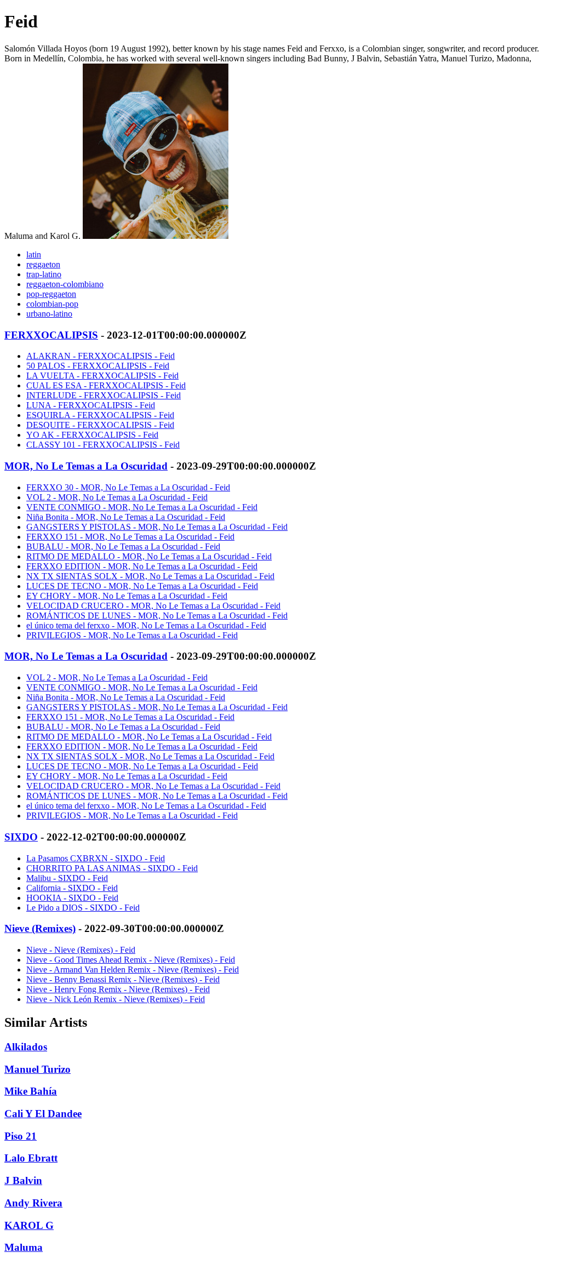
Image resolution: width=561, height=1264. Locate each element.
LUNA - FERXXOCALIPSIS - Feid (90, 405)
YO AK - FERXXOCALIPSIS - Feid (92, 434)
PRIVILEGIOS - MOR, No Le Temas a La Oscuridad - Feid (132, 635)
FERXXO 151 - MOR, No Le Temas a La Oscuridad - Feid (130, 536)
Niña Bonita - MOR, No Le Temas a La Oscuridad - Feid (125, 517)
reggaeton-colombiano (65, 284)
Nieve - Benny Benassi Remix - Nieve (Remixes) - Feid (123, 979)
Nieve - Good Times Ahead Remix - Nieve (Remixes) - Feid (130, 959)
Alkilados (25, 1047)
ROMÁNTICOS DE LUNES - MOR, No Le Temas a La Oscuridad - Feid (157, 615)
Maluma (23, 1247)
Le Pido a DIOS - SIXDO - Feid (83, 907)
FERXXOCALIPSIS (51, 335)
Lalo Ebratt (31, 1158)
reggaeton (43, 264)
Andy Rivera (33, 1203)
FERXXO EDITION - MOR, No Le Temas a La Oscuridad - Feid (141, 566)
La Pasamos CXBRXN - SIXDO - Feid (95, 858)
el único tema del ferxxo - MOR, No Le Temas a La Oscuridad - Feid (146, 625)
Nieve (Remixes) (40, 928)
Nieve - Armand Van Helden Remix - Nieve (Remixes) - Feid (132, 969)
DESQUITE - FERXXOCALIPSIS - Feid (100, 425)
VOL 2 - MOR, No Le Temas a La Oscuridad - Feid (117, 497)
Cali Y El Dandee (43, 1113)
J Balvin (23, 1180)
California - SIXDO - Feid (72, 888)
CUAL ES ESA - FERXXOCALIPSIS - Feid (106, 385)
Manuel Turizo (37, 1069)
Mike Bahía (30, 1091)
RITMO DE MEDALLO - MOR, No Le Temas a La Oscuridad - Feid (149, 556)
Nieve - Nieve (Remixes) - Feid (80, 949)
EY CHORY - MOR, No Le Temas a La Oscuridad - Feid (126, 595)
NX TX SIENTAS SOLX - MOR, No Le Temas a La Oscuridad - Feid (150, 576)
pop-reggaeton (51, 294)
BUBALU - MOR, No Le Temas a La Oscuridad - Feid (123, 546)
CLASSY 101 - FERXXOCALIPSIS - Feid (103, 444)
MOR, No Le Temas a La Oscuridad (86, 466)
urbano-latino (49, 313)
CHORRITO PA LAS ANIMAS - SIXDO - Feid (112, 868)
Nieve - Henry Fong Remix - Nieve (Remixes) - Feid (118, 989)
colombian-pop (52, 303)
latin (33, 254)
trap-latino (43, 274)
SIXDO (21, 837)
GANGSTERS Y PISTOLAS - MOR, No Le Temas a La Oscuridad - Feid (157, 526)
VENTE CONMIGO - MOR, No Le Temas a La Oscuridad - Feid (141, 507)
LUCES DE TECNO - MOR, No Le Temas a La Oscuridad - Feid (142, 586)
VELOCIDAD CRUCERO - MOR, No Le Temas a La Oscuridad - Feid (153, 605)
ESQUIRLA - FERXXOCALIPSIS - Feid (100, 415)
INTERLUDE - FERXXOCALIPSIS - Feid (103, 395)
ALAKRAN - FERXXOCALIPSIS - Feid (100, 356)
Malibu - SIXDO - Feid (67, 878)
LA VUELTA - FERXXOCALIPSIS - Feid (102, 375)
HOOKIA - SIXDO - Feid (72, 897)
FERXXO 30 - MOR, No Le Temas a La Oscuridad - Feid (128, 487)
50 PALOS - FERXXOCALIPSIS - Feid (97, 365)
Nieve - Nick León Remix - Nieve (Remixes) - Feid (115, 999)
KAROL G (29, 1225)
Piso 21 (20, 1136)
